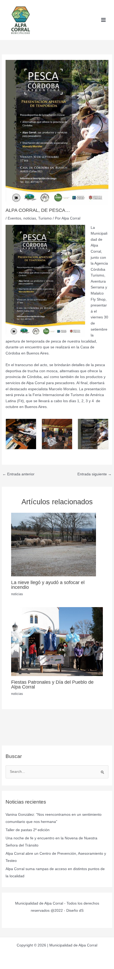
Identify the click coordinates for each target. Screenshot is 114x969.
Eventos (14, 218)
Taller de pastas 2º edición (28, 830)
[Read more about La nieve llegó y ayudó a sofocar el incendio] (53, 544)
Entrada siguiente (94, 474)
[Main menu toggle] (103, 20)
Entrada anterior (18, 474)
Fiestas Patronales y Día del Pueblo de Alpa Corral (52, 684)
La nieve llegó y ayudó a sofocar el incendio (48, 585)
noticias (29, 218)
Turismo (45, 218)
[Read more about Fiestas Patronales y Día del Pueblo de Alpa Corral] (57, 641)
